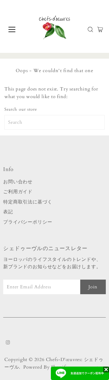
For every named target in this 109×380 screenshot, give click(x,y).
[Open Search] (90, 29)
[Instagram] (7, 343)
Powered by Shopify (45, 367)
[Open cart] (100, 29)
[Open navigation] (16, 29)
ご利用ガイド (18, 192)
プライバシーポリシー (27, 222)
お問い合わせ (18, 182)
